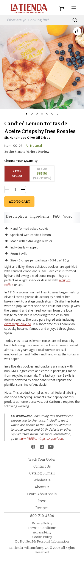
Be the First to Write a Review (26, 152)
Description (16, 216)
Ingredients (40, 216)
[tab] (16, 216)
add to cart (19, 202)
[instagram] (41, 446)
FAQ (56, 216)
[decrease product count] (7, 189)
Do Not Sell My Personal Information (42, 541)
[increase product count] (23, 189)
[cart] (62, 8)
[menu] (74, 9)
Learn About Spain (42, 494)
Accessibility (42, 532)
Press (42, 501)
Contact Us (42, 466)
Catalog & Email (42, 473)
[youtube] (51, 447)
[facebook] (33, 446)
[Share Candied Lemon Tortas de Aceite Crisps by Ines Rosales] (77, 31)
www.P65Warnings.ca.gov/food (41, 438)
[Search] (75, 20)
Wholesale (42, 480)
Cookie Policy (42, 537)
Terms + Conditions (42, 528)
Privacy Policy (42, 523)
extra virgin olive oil (17, 324)
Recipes (42, 508)
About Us (42, 487)
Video (67, 216)
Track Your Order (42, 459)
